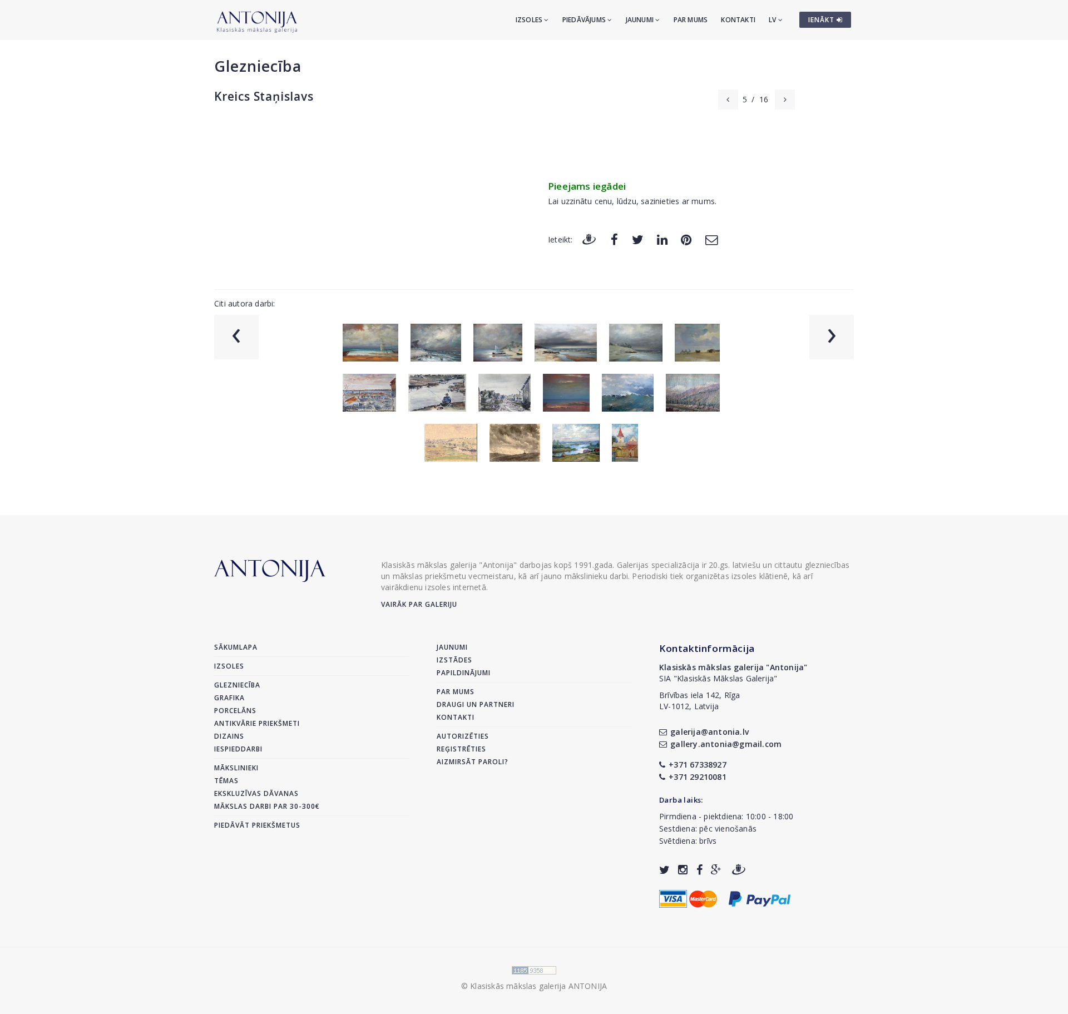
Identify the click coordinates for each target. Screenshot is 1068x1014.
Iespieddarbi (238, 749)
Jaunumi (641, 19)
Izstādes (454, 660)
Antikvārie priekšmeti (257, 723)
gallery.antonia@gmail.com (726, 744)
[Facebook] (614, 239)
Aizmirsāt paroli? (472, 761)
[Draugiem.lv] (589, 239)
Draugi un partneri (476, 704)
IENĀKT (822, 19)
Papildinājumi (464, 672)
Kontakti (738, 19)
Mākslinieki (236, 768)
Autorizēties (463, 736)
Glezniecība (257, 66)
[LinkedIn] (662, 239)
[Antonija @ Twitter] (664, 869)
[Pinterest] (686, 239)
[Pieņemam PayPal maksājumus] (759, 898)
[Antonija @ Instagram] (683, 869)
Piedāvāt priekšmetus (257, 825)
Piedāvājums (584, 19)
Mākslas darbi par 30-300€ (267, 806)
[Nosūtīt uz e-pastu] (711, 239)
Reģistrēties (461, 749)
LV (773, 19)
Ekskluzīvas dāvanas (256, 793)
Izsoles (530, 19)
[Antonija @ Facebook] (699, 869)
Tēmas (226, 780)
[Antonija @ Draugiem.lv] (738, 869)
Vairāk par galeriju (419, 604)
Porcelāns (235, 710)
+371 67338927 (697, 764)
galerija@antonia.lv (709, 731)
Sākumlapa (236, 647)
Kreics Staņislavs (264, 96)
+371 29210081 (697, 776)
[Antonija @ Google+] (716, 869)
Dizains (229, 736)
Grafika (229, 698)
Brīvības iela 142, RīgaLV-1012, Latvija (699, 700)
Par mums (691, 19)
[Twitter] (638, 239)
